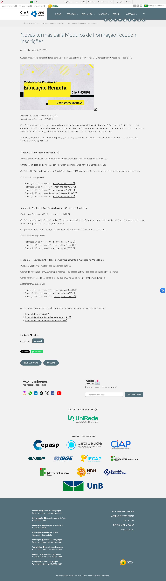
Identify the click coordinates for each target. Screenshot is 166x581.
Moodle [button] (103, 14)
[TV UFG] (144, 20)
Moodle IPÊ (127, 529)
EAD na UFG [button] (87, 14)
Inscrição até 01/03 (62, 183)
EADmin (116, 14)
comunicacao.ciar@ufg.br (56, 518)
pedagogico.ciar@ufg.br (53, 525)
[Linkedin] (125, 20)
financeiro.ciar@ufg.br (52, 554)
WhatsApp (38, 352)
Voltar (51, 363)
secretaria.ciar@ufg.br (52, 510)
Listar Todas (32, 363)
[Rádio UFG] (139, 20)
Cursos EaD (128, 520)
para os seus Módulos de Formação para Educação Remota (76, 125)
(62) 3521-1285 (40, 557)
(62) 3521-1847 (55, 542)
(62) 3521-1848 (40, 520)
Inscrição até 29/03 (62, 196)
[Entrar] (1, 2)
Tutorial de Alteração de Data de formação (46, 317)
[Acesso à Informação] (53, 6)
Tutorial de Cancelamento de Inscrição (44, 320)
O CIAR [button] (58, 14)
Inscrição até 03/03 (62, 241)
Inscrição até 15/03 (62, 190)
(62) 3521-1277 (55, 549)
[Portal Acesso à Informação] (127, 562)
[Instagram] (110, 20)
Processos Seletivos (122, 511)
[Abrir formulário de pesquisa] (144, 14)
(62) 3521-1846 (40, 542)
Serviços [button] (71, 14)
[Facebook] (129, 20)
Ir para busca (39, 6)
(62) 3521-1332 (55, 513)
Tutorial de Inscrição (35, 314)
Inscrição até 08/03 (64, 186)
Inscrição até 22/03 (64, 193)
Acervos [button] (130, 14)
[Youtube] (134, 20)
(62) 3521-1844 (55, 557)
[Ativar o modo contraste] (141, 6)
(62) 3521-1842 (55, 564)
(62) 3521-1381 (40, 513)
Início (25, 23)
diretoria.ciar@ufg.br (50, 561)
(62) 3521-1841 (40, 564)
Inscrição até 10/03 (64, 245)
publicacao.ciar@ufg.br (53, 540)
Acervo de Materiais (122, 516)
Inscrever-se (134, 394)
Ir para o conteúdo (8, 6)
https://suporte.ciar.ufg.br (42, 535)
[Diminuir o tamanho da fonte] (138, 6)
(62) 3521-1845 (40, 549)
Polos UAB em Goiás (123, 525)
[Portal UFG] (37, 16)
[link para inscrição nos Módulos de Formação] (58, 109)
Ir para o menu (25, 6)
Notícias (35, 23)
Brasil (36, 2)
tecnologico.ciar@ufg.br (54, 547)
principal (38, 341)
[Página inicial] (24, 15)
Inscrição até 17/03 (62, 248)
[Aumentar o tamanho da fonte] (134, 6)
